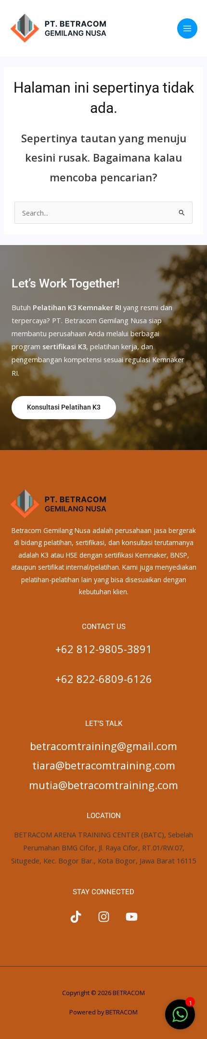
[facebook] (76, 917)
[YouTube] (132, 917)
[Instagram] (104, 917)
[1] (180, 1019)
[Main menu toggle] (187, 28)
